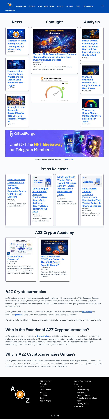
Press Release (49, 6)
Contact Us (79, 406)
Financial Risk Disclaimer (87, 398)
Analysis (32, 6)
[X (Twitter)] (54, 415)
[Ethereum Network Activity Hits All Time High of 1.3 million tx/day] (16, 34)
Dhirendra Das (43, 336)
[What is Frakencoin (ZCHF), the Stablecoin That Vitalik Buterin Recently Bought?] (54, 247)
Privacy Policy (82, 404)
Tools (78, 6)
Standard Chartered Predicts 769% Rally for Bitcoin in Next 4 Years (91, 83)
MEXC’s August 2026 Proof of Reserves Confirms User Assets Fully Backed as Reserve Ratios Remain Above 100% (40, 200)
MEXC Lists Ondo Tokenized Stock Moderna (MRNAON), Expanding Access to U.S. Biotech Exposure (16, 188)
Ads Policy (81, 392)
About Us (78, 387)
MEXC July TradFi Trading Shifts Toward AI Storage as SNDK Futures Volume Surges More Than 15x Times (66, 186)
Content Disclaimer (85, 395)
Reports (60, 6)
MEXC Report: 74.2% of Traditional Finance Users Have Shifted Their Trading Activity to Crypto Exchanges (91, 197)
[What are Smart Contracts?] (21, 247)
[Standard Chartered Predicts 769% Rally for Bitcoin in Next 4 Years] (90, 70)
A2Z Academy (21, 6)
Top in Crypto (88, 6)
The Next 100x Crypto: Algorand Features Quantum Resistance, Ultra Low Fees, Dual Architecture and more (54, 57)
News (40, 6)
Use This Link (69, 159)
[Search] (103, 6)
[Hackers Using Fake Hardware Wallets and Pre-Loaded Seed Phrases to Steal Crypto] (16, 64)
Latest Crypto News (82, 381)
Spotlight (69, 6)
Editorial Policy (83, 390)
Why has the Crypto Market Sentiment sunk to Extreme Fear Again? (91, 116)
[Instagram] (58, 415)
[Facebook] (51, 415)
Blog (76, 384)
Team (79, 401)
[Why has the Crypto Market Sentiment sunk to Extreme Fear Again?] (90, 103)
